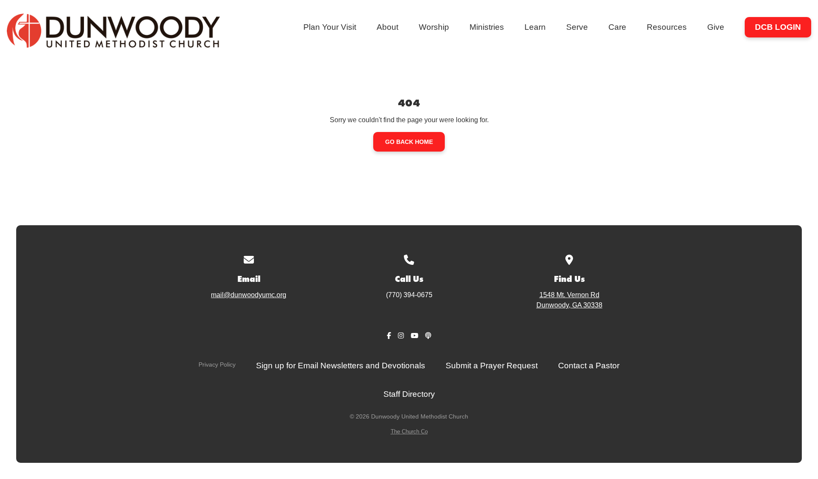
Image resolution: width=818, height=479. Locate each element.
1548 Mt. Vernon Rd (569, 300)
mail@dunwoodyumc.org (248, 294)
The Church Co (409, 431)
